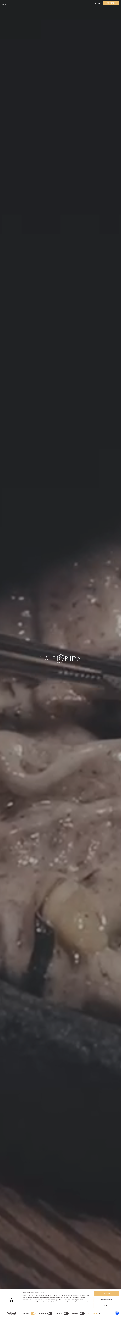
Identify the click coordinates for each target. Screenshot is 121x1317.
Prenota (111, 3)
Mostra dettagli (92, 1313)
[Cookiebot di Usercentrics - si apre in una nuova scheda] (11, 1313)
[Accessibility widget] (117, 1313)
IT (96, 3)
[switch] (49, 1313)
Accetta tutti (106, 1293)
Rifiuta (106, 1305)
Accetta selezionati (106, 1299)
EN (99, 3)
